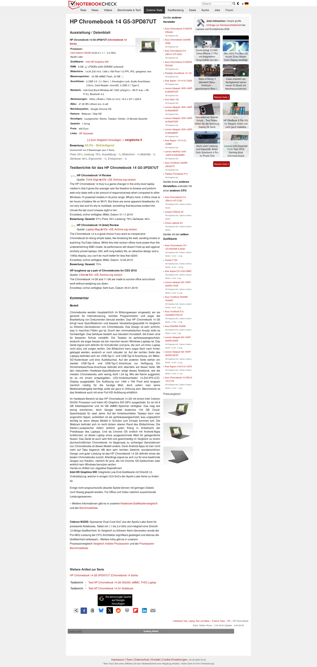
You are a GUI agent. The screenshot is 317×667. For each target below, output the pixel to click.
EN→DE (107, 179)
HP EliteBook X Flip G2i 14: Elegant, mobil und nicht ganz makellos (236, 123)
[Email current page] (153, 611)
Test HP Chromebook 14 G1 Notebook (110, 588)
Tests (83, 10)
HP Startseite (86, 133)
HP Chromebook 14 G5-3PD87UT (90, 575)
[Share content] (76, 610)
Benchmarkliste (88, 508)
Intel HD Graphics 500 (97, 61)
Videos (108, 10)
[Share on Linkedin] (144, 610)
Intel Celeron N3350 (80, 52)
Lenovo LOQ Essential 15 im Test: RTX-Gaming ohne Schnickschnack (235, 150)
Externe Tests (154, 10)
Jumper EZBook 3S (174, 211)
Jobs (217, 10)
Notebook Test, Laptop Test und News (192, 620)
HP (228, 620)
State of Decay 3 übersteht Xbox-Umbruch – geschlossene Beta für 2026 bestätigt (207, 83)
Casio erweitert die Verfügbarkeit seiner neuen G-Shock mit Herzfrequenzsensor (236, 83)
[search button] (234, 3)
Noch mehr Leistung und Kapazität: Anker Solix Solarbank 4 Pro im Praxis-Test (207, 150)
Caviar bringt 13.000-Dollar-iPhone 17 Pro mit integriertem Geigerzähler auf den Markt (207, 55)
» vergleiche (132, 140)
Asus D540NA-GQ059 (175, 326)
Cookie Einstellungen (174, 659)
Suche (205, 10)
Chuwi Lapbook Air (174, 222)
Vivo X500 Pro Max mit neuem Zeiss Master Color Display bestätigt (236, 56)
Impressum (117, 659)
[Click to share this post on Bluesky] (101, 611)
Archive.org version (124, 179)
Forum (229, 10)
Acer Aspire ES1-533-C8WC (178, 271)
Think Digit (92, 179)
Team (129, 659)
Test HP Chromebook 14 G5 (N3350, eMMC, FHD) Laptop (122, 582)
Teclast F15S (171, 260)
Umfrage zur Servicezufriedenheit (224, 25)
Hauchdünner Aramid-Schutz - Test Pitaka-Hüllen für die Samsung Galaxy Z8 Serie (207, 122)
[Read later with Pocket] (127, 610)
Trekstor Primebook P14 (176, 173)
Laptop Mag (93, 229)
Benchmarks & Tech (129, 10)
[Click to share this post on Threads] (92, 611)
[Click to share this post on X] (109, 610)
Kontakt (155, 659)
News (95, 10)
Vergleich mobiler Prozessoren (111, 543)
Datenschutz (142, 659)
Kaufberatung (176, 10)
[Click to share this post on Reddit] (118, 610)
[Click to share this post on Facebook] (84, 611)
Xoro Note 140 (172, 99)
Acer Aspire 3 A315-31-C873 (178, 366)
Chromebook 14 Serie (124, 575)
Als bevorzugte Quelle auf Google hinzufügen (118, 600)
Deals (192, 10)
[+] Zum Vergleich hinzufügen (104, 140)
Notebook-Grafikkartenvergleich (139, 503)
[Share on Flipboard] (135, 610)
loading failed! (75, 631)
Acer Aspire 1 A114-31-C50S (178, 80)
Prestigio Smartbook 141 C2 (178, 73)
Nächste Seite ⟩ (221, 97)
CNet (82, 275)
